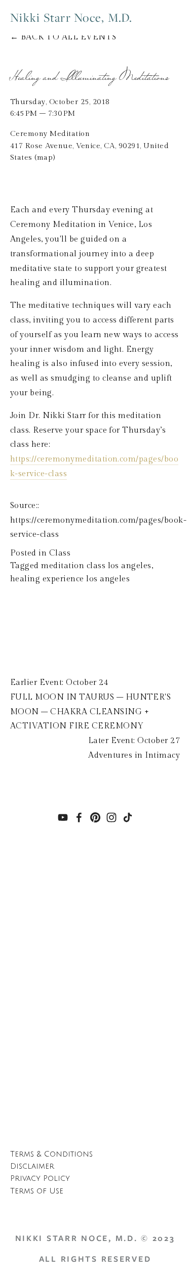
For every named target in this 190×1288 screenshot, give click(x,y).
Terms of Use (36, 1191)
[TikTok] (128, 817)
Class (59, 553)
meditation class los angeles (96, 566)
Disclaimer (32, 1166)
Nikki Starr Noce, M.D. (71, 17)
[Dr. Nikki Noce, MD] (63, 817)
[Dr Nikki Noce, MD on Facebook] (79, 817)
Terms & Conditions (51, 1154)
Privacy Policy (40, 1178)
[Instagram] (111, 817)
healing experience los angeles (70, 579)
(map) (44, 157)
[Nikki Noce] (95, 817)
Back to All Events (69, 37)
